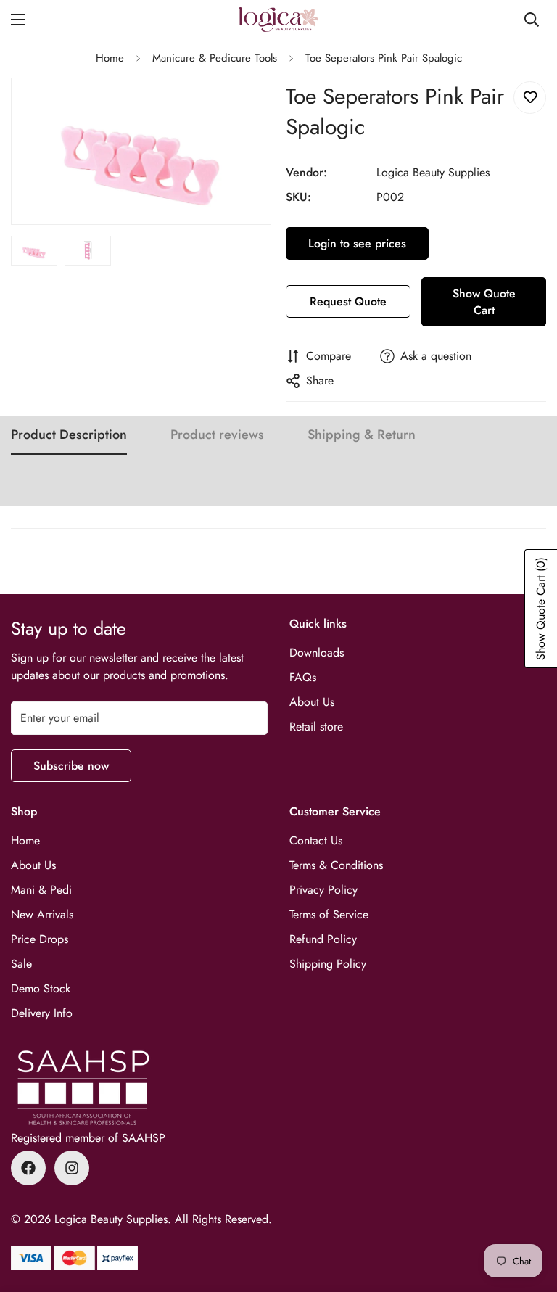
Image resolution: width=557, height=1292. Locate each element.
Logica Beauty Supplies (433, 172)
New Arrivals (42, 914)
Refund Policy (323, 939)
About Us (311, 702)
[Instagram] (71, 1168)
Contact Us (315, 840)
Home (110, 58)
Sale (21, 963)
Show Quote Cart (484, 301)
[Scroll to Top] (528, 1213)
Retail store (316, 726)
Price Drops (39, 939)
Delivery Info (42, 1013)
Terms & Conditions (336, 865)
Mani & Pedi (41, 889)
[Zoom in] (240, 108)
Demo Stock (40, 988)
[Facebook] (28, 1168)
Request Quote (348, 301)
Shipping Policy (327, 963)
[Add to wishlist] (529, 97)
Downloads (316, 652)
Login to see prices (357, 243)
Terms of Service (328, 914)
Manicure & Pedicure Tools (214, 58)
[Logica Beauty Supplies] (278, 19)
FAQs (302, 677)
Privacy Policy (323, 889)
